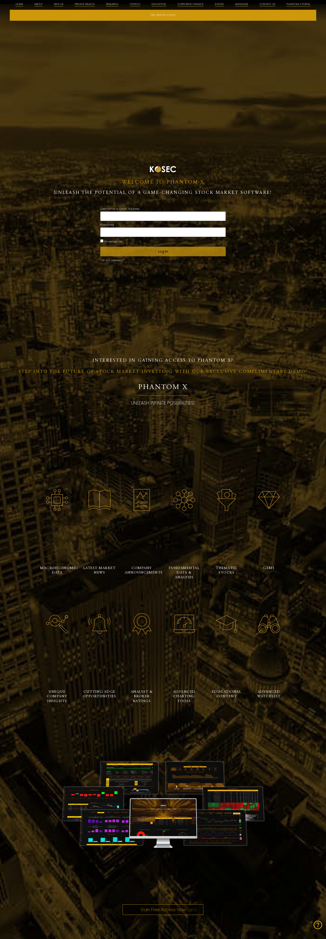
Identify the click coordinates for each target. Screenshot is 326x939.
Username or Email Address (119, 209)
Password (107, 225)
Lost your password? (112, 260)
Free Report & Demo (163, 15)
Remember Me (112, 241)
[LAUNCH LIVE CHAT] (318, 925)
